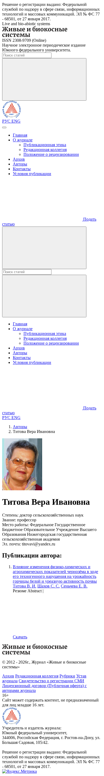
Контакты (22, 169)
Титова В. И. (24, 586)
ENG (16, 121)
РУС (6, 121)
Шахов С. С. (48, 586)
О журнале (23, 140)
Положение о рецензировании (51, 154)
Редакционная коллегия (45, 149)
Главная (20, 135)
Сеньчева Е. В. (74, 586)
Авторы (20, 164)
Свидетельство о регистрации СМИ (51, 681)
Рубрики (67, 676)
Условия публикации (32, 173)
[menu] (4, 127)
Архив (19, 159)
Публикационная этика (44, 144)
